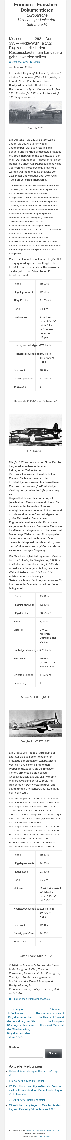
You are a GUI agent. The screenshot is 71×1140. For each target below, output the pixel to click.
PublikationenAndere (39, 999)
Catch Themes (43, 1136)
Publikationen (20, 999)
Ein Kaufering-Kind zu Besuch (27, 1080)
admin (36, 62)
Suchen (14, 1047)
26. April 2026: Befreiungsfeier (27, 1099)
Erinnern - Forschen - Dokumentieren (37, 7)
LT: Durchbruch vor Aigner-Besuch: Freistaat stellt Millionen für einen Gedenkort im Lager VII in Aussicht (35, 1090)
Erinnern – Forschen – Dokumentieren (43, 1130)
